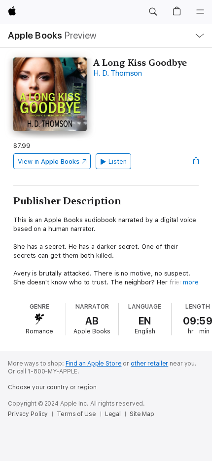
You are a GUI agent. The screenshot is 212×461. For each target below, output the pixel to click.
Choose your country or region (52, 387)
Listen (117, 161)
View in (48, 161)
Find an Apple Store (94, 363)
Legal (113, 414)
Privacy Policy (28, 414)
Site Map (142, 414)
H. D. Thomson (117, 73)
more (191, 282)
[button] (153, 12)
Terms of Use (76, 414)
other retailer (149, 363)
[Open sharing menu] (195, 161)
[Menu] (200, 12)
